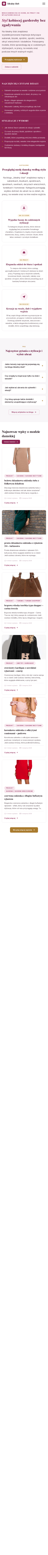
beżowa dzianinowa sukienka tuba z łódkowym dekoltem (21, 482)
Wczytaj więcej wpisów (22, 830)
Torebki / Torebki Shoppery (28, 601)
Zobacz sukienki (11, 67)
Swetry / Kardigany (25, 663)
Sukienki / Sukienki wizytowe (29, 476)
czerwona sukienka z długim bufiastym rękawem (23, 797)
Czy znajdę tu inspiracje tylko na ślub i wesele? (22, 377)
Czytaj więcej (9, 503)
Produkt (10, 476)
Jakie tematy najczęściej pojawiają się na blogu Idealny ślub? (22, 365)
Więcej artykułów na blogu (22, 412)
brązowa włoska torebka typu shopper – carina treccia (23, 607)
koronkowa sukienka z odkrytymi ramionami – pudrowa (20, 731)
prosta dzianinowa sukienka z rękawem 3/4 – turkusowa (23, 544)
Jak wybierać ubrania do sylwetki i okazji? (20, 388)
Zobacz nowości (9, 442)
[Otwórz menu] (43, 3)
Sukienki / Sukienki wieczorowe (19, 791)
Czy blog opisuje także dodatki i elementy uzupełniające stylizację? (21, 400)
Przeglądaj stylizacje (13, 60)
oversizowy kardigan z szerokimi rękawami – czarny (20, 669)
